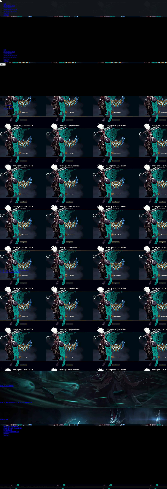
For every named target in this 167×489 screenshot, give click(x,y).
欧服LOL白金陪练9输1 (7, 386)
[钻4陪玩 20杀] (5, 416)
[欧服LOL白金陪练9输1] (2, 382)
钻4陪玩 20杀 (4, 419)
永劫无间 (6, 59)
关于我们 (6, 61)
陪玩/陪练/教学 (8, 108)
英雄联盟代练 (7, 53)
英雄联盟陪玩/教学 (9, 52)
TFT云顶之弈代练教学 (10, 55)
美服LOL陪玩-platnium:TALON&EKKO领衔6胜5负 (16, 402)
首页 (4, 50)
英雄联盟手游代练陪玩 (10, 57)
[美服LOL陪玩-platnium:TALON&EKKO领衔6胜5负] (5, 399)
